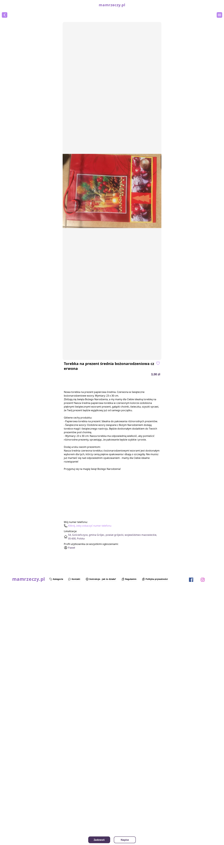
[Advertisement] (19, 616)
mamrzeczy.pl (112, 4)
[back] (4, 15)
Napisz (125, 839)
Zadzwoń (99, 839)
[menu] (219, 15)
